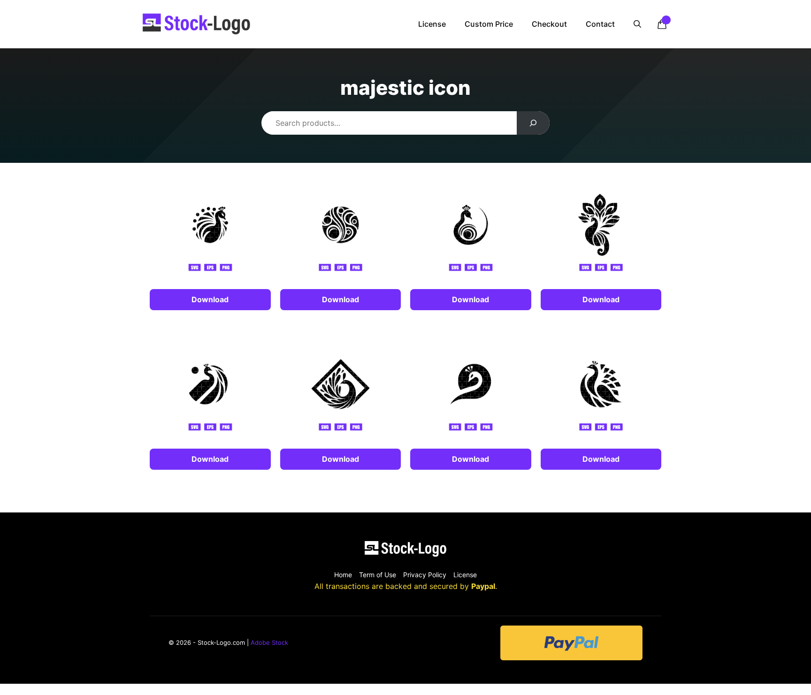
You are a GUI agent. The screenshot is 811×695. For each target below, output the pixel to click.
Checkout (549, 24)
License (432, 24)
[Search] (533, 123)
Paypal (483, 586)
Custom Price (489, 24)
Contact (600, 24)
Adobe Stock (269, 642)
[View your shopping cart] (661, 24)
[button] (637, 24)
